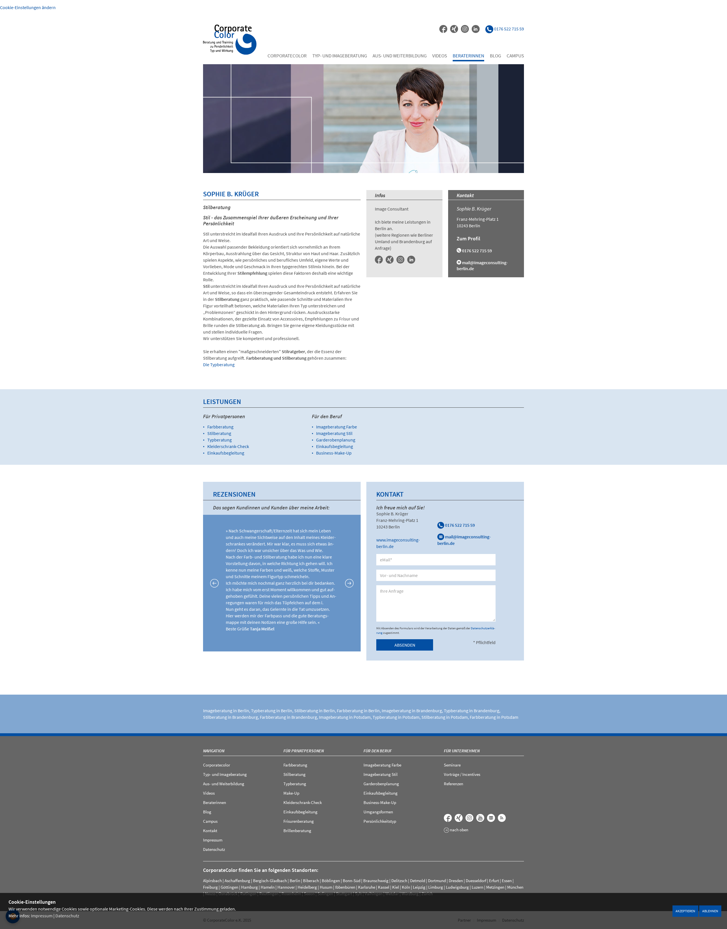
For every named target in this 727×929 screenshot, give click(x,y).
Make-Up (291, 793)
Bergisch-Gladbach (270, 880)
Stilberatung (219, 433)
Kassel (383, 887)
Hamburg (249, 887)
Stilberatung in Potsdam (444, 717)
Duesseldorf (476, 880)
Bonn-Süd (351, 880)
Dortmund (437, 880)
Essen (507, 880)
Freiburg (210, 887)
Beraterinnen (468, 56)
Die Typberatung (219, 364)
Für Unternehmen (462, 750)
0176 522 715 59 (459, 525)
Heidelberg (307, 887)
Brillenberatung (297, 830)
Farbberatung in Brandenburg (288, 717)
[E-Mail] (491, 818)
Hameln (268, 887)
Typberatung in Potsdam (396, 717)
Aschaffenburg (237, 880)
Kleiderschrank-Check (228, 446)
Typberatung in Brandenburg (471, 710)
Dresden (456, 880)
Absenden (404, 645)
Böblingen (331, 880)
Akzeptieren (685, 911)
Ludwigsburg (457, 887)
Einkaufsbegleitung (225, 453)
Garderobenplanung (335, 440)
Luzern (477, 887)
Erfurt (494, 880)
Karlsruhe (366, 887)
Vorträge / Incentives (462, 774)
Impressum (42, 915)
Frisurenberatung (298, 821)
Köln (406, 887)
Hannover (286, 887)
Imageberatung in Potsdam (345, 717)
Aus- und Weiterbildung (400, 56)
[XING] (454, 29)
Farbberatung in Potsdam (494, 717)
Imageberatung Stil (334, 433)
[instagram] (465, 29)
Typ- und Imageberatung (339, 56)
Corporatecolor (287, 56)
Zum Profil (468, 238)
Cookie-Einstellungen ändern (28, 7)
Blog (495, 56)
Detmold (417, 880)
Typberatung (219, 440)
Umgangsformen (378, 812)
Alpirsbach (212, 880)
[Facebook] (443, 29)
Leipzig (419, 887)
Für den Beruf (378, 750)
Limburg (435, 887)
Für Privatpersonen (303, 750)
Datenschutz (67, 915)
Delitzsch (399, 880)
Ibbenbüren (345, 887)
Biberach (311, 880)
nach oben (458, 830)
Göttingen (229, 887)
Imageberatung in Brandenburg (412, 710)
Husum (326, 887)
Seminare (452, 765)
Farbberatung (220, 427)
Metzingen (495, 887)
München (515, 887)
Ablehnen (710, 911)
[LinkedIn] (476, 29)
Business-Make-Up (334, 453)
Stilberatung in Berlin (314, 710)
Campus (515, 56)
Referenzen (453, 783)
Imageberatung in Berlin (226, 710)
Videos (439, 56)
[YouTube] (480, 818)
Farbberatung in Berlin (358, 710)
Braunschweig (375, 880)
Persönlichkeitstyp (380, 821)
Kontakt (210, 830)
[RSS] (502, 818)
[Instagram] (400, 260)
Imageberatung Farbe (336, 427)
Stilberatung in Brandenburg (230, 717)
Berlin (295, 880)
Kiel (395, 887)
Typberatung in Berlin (271, 710)
